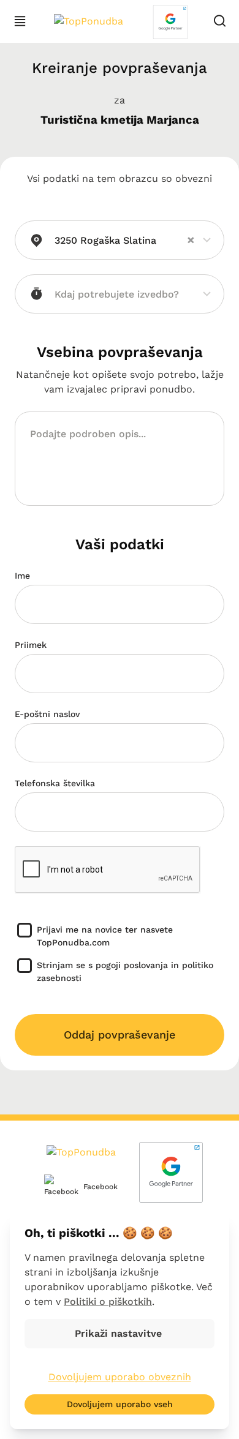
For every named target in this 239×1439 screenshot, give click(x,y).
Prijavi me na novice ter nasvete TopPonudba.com (105, 936)
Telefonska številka (55, 783)
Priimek (31, 645)
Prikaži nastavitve (120, 1333)
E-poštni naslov (47, 714)
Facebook (91, 1186)
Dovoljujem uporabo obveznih (119, 1377)
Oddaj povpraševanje (119, 1034)
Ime (22, 575)
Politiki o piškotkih (108, 1301)
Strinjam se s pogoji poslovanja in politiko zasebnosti (125, 971)
